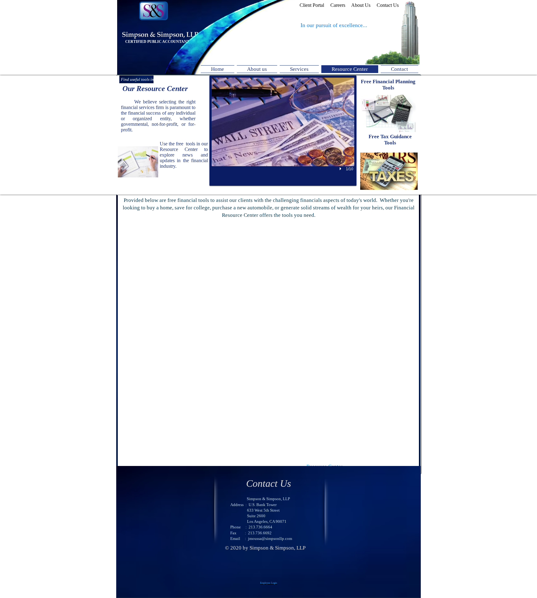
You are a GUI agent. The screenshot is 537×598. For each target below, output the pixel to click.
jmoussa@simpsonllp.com (270, 538)
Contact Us (388, 5)
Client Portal (312, 5)
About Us (364, 5)
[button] (282, 130)
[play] (341, 169)
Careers (338, 5)
